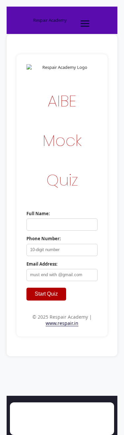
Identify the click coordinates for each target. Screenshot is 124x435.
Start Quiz (46, 294)
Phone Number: (43, 239)
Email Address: (42, 264)
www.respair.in (62, 323)
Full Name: (38, 214)
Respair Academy (50, 20)
